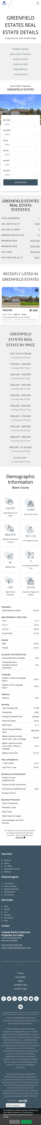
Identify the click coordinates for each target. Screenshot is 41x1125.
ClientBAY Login (20, 985)
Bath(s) (6, 150)
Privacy (20, 973)
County (7, 909)
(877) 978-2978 (16, 945)
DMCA (20, 981)
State (6, 906)
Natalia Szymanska (11, 889)
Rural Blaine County (11, 869)
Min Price (6, 120)
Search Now (20, 182)
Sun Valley (8, 866)
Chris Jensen (9, 895)
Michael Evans (9, 892)
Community (8, 918)
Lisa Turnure (9, 883)
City (5, 912)
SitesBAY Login (20, 988)
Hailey (6, 863)
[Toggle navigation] (38, 3)
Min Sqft (6, 160)
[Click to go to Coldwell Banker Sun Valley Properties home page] (4, 3)
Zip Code (7, 915)
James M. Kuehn (10, 886)
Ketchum (7, 860)
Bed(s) (5, 140)
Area (6, 920)
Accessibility (20, 977)
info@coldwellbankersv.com (19, 948)
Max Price (7, 130)
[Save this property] (36, 290)
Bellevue (7, 872)
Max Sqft (6, 170)
